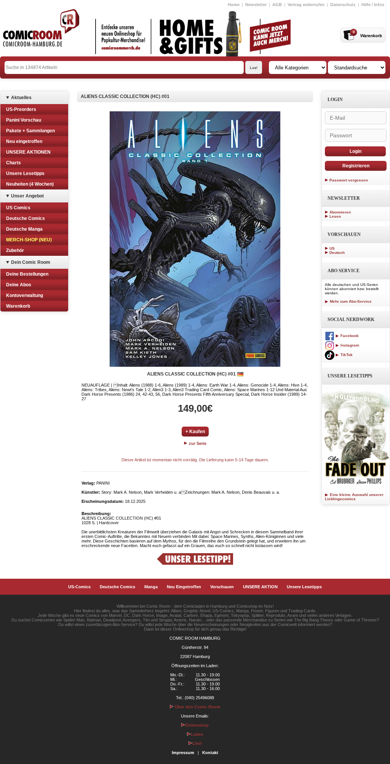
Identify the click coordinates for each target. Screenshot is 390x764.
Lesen (335, 216)
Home (234, 4)
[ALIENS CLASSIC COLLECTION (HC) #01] (195, 239)
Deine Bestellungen (27, 274)
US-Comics (79, 586)
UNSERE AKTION (260, 586)
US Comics (18, 207)
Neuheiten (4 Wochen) (30, 184)
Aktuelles (21, 97)
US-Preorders (21, 109)
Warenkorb (18, 306)
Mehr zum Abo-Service (350, 301)
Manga (151, 586)
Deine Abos (18, 284)
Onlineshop (197, 725)
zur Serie (197, 443)
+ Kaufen (195, 431)
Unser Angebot (27, 196)
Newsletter (256, 4)
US (332, 248)
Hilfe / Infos (372, 4)
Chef (197, 743)
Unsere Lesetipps (25, 173)
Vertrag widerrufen (306, 4)
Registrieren (355, 166)
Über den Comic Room (197, 707)
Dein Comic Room (30, 262)
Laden (197, 734)
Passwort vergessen (348, 180)
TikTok (346, 355)
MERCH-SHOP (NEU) (29, 239)
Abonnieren (340, 212)
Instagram (349, 345)
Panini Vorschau (23, 120)
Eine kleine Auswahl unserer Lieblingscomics (354, 497)
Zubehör (15, 250)
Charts (13, 162)
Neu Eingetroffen (184, 586)
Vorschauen (222, 586)
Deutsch (337, 252)
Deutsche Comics (25, 218)
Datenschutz (343, 4)
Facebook (349, 336)
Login (355, 151)
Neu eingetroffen (24, 141)
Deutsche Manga (24, 229)
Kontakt (210, 752)
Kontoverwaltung (24, 295)
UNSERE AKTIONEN (28, 152)
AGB (277, 4)
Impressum (183, 752)
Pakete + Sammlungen (30, 130)
